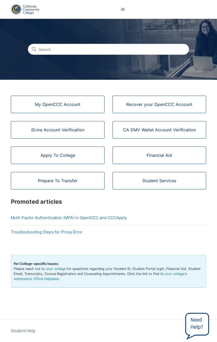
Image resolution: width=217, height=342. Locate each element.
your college (56, 269)
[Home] (25, 9)
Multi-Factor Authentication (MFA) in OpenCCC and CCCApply (69, 217)
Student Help (23, 330)
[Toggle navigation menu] (123, 9)
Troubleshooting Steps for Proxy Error (47, 231)
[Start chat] (197, 325)
